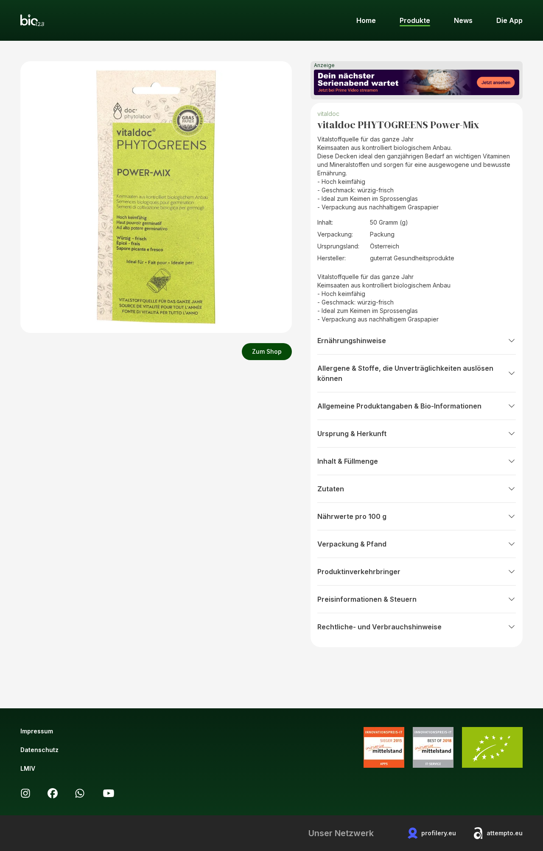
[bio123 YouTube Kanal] (108, 793)
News (463, 20)
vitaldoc (328, 113)
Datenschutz (39, 749)
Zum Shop (267, 351)
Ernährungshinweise (351, 340)
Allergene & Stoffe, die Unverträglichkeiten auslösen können (405, 373)
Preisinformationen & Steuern (367, 599)
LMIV (27, 768)
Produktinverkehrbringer (358, 571)
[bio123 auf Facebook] (53, 793)
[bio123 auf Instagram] (25, 793)
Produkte (415, 20)
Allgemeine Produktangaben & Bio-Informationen (399, 406)
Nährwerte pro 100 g (351, 516)
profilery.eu (438, 833)
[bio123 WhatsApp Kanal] (80, 793)
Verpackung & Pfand (351, 544)
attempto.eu (505, 833)
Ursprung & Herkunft (351, 433)
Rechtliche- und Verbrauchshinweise (379, 627)
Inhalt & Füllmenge (347, 461)
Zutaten (330, 489)
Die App (509, 20)
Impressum (36, 731)
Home (366, 20)
